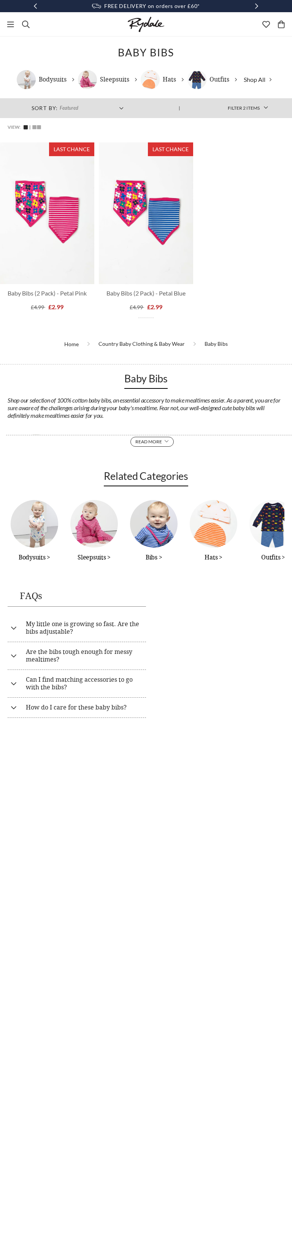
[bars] (10, 24)
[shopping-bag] (281, 24)
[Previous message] (35, 6)
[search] (25, 24)
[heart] (266, 24)
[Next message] (257, 6)
